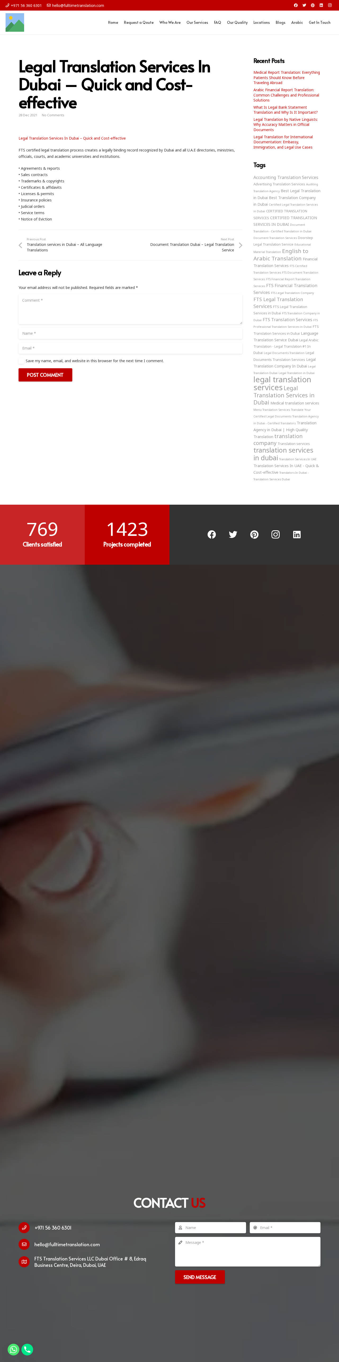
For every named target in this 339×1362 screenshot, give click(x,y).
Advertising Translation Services (279, 184)
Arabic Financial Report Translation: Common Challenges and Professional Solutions (286, 95)
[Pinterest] (312, 5)
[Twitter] (304, 5)
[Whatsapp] (13, 1349)
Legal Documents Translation (284, 353)
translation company (278, 439)
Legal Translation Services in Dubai (284, 395)
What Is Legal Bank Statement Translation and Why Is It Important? (285, 110)
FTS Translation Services (287, 320)
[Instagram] (329, 5)
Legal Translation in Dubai (297, 373)
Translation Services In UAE (297, 459)
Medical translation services (294, 403)
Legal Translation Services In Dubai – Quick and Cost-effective (72, 138)
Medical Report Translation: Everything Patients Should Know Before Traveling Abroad (286, 77)
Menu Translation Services (271, 410)
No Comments (53, 115)
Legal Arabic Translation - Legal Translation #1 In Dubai (285, 346)
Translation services (294, 443)
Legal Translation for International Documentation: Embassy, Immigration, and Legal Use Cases (283, 142)
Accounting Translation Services (285, 177)
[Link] (15, 22)
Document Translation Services (275, 238)
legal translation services (282, 383)
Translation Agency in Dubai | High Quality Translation (284, 429)
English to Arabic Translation (280, 254)
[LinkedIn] (321, 5)
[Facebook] (296, 5)
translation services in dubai (283, 453)
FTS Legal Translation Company (292, 293)
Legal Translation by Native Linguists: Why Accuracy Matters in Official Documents (285, 124)
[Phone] (27, 1349)
